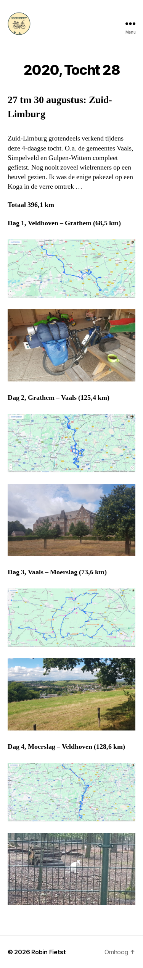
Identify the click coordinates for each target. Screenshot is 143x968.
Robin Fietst (48, 952)
